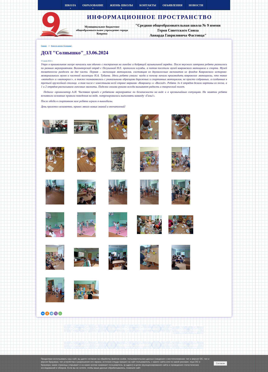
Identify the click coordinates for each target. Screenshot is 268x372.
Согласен (220, 363)
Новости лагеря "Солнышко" (61, 46)
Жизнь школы (121, 5)
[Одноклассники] (47, 313)
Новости (196, 5)
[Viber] (56, 313)
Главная (44, 46)
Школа (70, 5)
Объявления (172, 5)
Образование (92, 5)
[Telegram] (51, 313)
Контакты (147, 5)
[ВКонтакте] (43, 313)
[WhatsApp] (60, 313)
